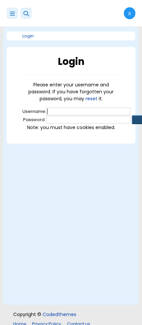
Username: (34, 111)
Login (28, 36)
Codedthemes (59, 314)
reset (91, 98)
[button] (26, 13)
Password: (34, 119)
